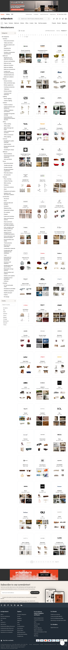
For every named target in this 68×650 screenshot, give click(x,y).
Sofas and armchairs (9, 40)
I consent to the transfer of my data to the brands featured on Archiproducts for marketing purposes (19, 598)
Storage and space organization (8, 170)
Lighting (5, 96)
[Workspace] (56, 18)
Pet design (6, 296)
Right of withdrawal (38, 629)
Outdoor (5, 102)
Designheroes (20, 636)
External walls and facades (8, 203)
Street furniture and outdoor (9, 273)
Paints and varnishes (9, 216)
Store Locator (37, 623)
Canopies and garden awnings (9, 114)
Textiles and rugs (8, 165)
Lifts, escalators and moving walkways (9, 228)
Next (56, 561)
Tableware (6, 89)
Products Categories (21, 614)
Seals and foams (8, 221)
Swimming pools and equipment (9, 156)
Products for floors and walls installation (9, 224)
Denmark (5, 322)
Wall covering (7, 183)
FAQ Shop (36, 635)
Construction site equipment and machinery (8, 252)
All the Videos (20, 630)
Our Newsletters (20, 626)
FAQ (1, 620)
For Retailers (36, 14)
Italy (4, 309)
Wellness (5, 151)
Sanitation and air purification (8, 278)
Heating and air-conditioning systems (9, 233)
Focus (18, 624)
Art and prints (7, 175)
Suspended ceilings (9, 210)
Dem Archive (20, 628)
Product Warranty (38, 627)
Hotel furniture (7, 144)
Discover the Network (5, 616)
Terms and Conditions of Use (50, 644)
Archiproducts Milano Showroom (8, 626)
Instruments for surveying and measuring (7, 259)
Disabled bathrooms (9, 74)
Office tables (7, 126)
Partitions (6, 185)
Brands (18, 616)
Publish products (29, 14)
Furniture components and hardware (9, 53)
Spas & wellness (8, 153)
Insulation (6, 206)
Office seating (7, 123)
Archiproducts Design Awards (7, 630)
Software (6, 281)
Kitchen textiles (8, 91)
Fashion (6, 294)
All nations (5, 308)
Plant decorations (8, 172)
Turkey (4, 324)
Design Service (53, 14)
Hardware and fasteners (7, 262)
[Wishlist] (59, 18)
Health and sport (8, 292)
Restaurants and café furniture (9, 147)
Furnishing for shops (9, 149)
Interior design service (38, 618)
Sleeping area (7, 48)
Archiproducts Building (22, 634)
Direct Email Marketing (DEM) (57, 618)
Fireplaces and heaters (9, 191)
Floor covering (7, 179)
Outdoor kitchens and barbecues (9, 107)
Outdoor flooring (8, 181)
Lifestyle (5, 283)
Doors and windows (9, 187)
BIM (12, 14)
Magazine (19, 620)
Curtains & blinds (8, 167)
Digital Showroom (54, 627)
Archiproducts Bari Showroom (7, 628)
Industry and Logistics (9, 275)
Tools (5, 255)
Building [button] (7, 14)
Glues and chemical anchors (9, 219)
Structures (6, 198)
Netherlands (6, 321)
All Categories (5, 36)
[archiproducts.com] (7, 19)
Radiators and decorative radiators (9, 194)
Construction (6, 196)
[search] (19, 18)
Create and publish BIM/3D (56, 616)
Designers (19, 618)
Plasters (6, 214)
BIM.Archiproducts (21, 632)
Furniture (5, 38)
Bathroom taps (7, 63)
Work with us (3, 624)
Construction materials (9, 248)
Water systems (7, 230)
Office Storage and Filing (8, 128)
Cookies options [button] (36, 644)
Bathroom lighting (8, 67)
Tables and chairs (8, 42)
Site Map (65, 645)
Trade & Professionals (44, 14)
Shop (35, 622)
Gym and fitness (8, 159)
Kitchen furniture (8, 81)
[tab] (5, 611)
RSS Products (64, 644)
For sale (23, 30)
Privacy (30, 644)
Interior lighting (7, 98)
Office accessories (8, 134)
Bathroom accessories (9, 69)
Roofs (5, 200)
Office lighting (7, 136)
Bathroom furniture (8, 65)
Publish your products (55, 614)
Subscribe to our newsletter (7, 632)
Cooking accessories (9, 87)
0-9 (25, 36)
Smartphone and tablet (9, 288)
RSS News (59, 644)
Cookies (41, 644)
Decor (4, 161)
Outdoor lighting (8, 100)
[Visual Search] (48, 18)
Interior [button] (2, 14)
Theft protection (8, 243)
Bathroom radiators (8, 76)
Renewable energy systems (8, 269)
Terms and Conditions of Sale (40, 631)
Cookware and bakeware (7, 93)
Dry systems (7, 212)
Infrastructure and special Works (8, 266)
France (4, 315)
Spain (4, 311)
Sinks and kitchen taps (9, 83)
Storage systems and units (9, 45)
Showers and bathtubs (9, 61)
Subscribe (35, 592)
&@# (27, 36)
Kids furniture (7, 50)
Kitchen (5, 79)
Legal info (36, 633)
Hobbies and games (9, 290)
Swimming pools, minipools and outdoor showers (9, 118)
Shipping (36, 625)
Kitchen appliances (8, 85)
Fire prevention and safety (9, 240)
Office (4, 121)
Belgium (5, 317)
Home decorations (8, 163)
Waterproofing (7, 208)
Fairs (18, 622)
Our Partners (3, 618)
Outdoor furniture (8, 104)
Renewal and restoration (7, 245)
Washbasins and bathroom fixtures (8, 58)
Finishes (5, 177)
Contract (5, 138)
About (2, 614)
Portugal (5, 319)
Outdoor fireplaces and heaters (8, 110)
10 (53, 561)
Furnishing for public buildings (9, 141)
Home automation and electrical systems (9, 236)
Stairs (5, 189)
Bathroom (5, 55)
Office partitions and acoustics (9, 132)
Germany (5, 313)
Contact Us (3, 622)
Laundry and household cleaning (9, 72)
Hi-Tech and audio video (8, 286)
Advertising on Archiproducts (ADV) (58, 620)
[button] (62, 14)
